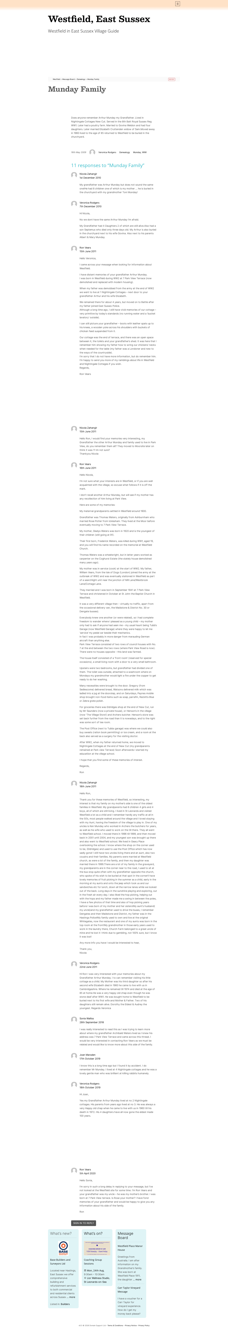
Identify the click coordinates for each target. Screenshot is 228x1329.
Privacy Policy (143, 1325)
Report (172, 79)
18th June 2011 (88, 786)
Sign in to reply (83, 1223)
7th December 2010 (90, 206)
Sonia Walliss (87, 1018)
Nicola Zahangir (88, 173)
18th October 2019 (90, 1087)
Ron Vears (85, 247)
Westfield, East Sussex (99, 18)
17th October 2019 (90, 1058)
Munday (137, 152)
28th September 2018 (92, 1022)
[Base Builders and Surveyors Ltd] (63, 1248)
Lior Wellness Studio (98, 1278)
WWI (144, 152)
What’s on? (93, 1233)
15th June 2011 (88, 251)
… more (71, 1297)
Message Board (125, 1235)
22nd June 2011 (88, 967)
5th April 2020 (88, 1173)
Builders (65, 1304)
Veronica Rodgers (107, 152)
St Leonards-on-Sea (95, 1281)
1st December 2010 (90, 177)
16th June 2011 (88, 468)
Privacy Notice (131, 1325)
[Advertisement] (114, 58)
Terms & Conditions (115, 1325)
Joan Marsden (88, 1054)
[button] (177, 3)
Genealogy (124, 152)
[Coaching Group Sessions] (97, 1248)
